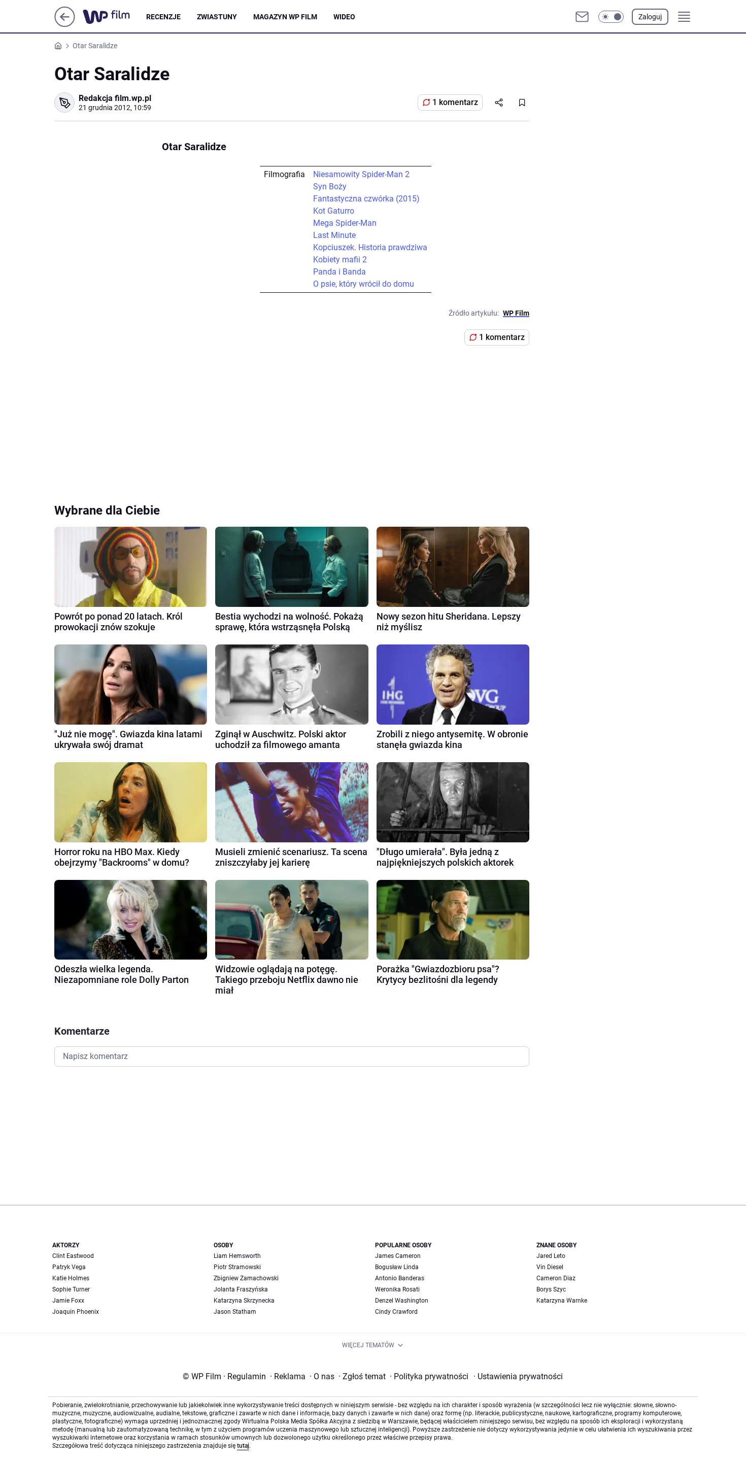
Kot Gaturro (333, 211)
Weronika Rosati (397, 1289)
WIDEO (344, 17)
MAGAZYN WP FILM (285, 17)
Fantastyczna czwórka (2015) (366, 198)
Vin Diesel (549, 1267)
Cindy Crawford (396, 1311)
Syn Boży (330, 186)
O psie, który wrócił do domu (363, 284)
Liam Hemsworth (237, 1255)
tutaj (243, 1445)
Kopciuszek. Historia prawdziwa (370, 247)
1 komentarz (455, 102)
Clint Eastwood (73, 1255)
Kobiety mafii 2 (340, 259)
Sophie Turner (71, 1289)
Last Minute (334, 235)
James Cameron (398, 1255)
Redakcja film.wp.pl (115, 98)
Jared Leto (550, 1255)
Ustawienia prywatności (518, 1376)
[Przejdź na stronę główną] (64, 24)
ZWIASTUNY (217, 17)
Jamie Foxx (68, 1300)
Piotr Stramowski (237, 1267)
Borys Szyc (551, 1289)
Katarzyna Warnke (561, 1300)
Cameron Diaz (555, 1278)
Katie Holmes (70, 1278)
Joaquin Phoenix (75, 1311)
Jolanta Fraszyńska (241, 1289)
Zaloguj (650, 17)
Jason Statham (235, 1311)
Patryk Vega (69, 1267)
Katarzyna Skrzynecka (244, 1300)
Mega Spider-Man (345, 223)
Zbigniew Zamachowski (246, 1278)
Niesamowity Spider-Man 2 (361, 174)
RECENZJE (163, 17)
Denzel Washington (401, 1300)
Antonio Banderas (399, 1278)
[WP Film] (114, 17)
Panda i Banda (339, 272)
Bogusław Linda (397, 1267)
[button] (611, 17)
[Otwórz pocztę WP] (582, 17)
